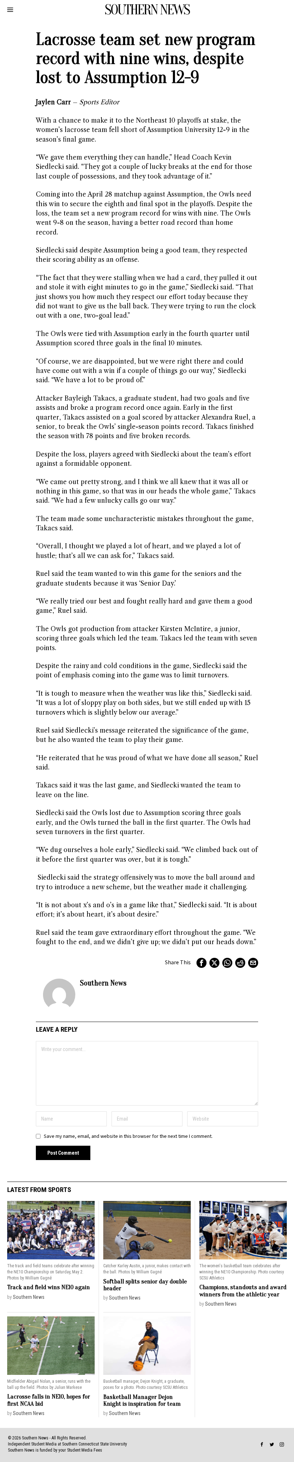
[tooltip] (201, 963)
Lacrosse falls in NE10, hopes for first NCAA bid (48, 1400)
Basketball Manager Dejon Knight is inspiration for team (142, 1400)
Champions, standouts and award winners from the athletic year (242, 1291)
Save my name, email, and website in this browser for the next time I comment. (128, 1136)
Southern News (103, 983)
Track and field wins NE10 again (48, 1287)
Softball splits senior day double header (145, 1285)
